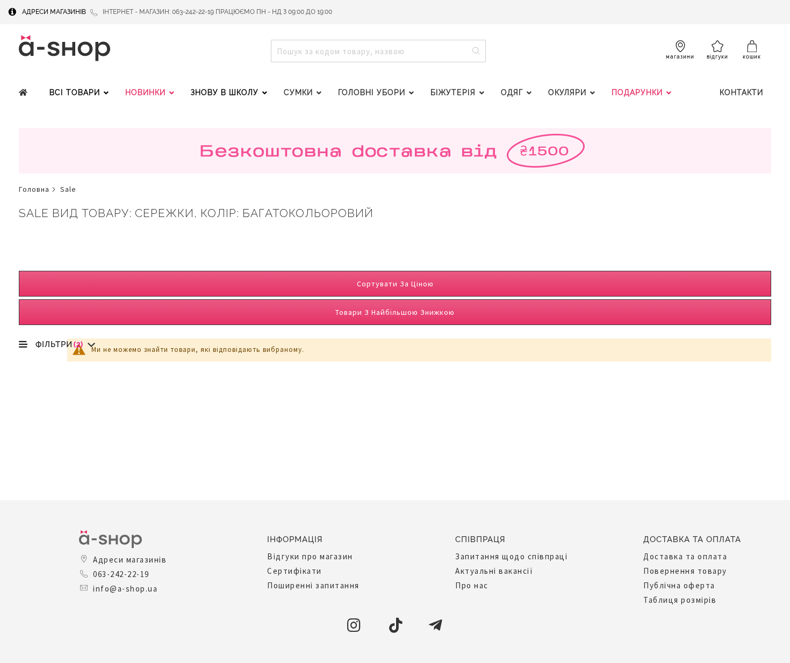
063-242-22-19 (121, 574)
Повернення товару (685, 571)
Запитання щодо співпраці (511, 556)
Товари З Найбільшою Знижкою (395, 312)
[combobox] (378, 51)
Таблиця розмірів (679, 600)
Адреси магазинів (54, 12)
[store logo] (64, 48)
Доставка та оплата (685, 556)
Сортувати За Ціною (395, 284)
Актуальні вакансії (494, 571)
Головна (34, 189)
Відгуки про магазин (310, 556)
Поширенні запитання (313, 585)
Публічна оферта (679, 585)
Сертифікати (294, 571)
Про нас (472, 585)
